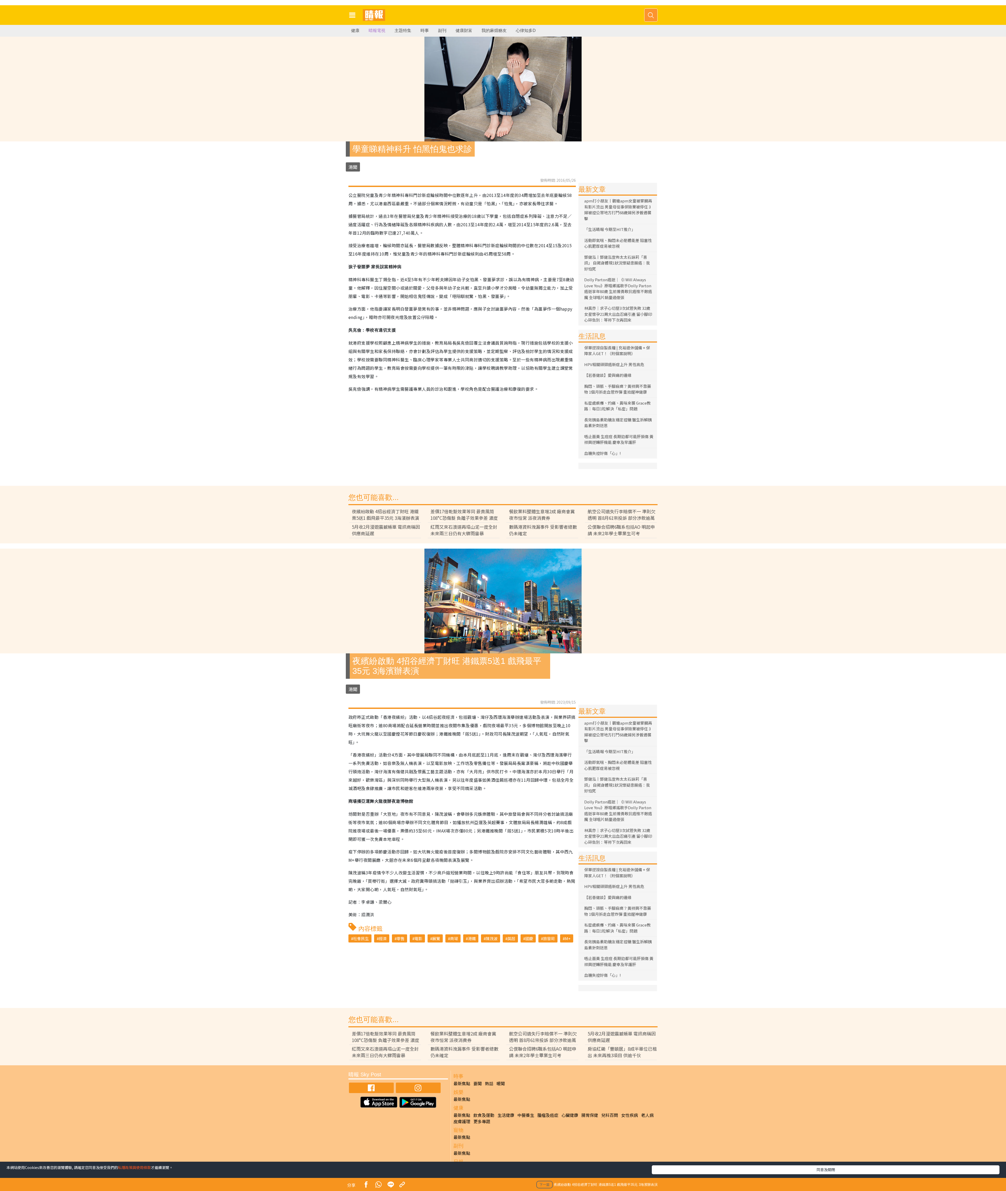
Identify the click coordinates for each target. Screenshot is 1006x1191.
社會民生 (361, 938)
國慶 (529, 938)
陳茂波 (491, 938)
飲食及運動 (483, 1115)
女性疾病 (629, 1115)
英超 (511, 938)
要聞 (477, 1083)
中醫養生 (525, 1115)
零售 (400, 938)
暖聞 (500, 1083)
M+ (568, 938)
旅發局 (549, 938)
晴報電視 (377, 30)
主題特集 (403, 30)
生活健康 (505, 1115)
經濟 (383, 938)
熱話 (489, 1083)
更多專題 (481, 1121)
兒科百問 (609, 1115)
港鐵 (472, 938)
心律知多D (526, 30)
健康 (355, 30)
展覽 (436, 938)
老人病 (647, 1115)
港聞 (352, 167)
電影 (418, 938)
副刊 (442, 30)
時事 (424, 30)
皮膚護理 (461, 1121)
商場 (454, 938)
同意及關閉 (826, 1169)
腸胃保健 (589, 1115)
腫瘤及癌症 (547, 1115)
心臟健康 (569, 1115)
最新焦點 (461, 1083)
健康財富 (464, 30)
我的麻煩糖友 (494, 30)
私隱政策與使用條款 (134, 1167)
